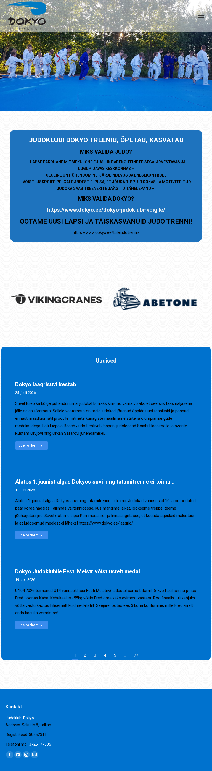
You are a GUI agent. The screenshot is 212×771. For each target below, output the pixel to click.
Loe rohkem (28, 445)
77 (136, 655)
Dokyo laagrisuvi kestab (45, 384)
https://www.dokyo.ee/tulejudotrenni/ (106, 232)
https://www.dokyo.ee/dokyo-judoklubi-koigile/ (106, 209)
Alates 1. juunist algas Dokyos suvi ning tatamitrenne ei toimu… (94, 481)
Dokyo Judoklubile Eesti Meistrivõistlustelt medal (77, 571)
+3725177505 (39, 744)
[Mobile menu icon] (200, 15)
